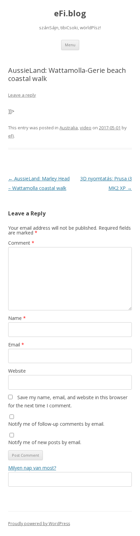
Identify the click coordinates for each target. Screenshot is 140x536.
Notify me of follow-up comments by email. (56, 424)
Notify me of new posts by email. (44, 442)
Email (16, 344)
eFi (11, 136)
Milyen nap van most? (32, 468)
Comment (21, 243)
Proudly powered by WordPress (39, 523)
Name (17, 318)
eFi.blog (70, 13)
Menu (70, 44)
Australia (68, 128)
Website (17, 371)
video (85, 128)
